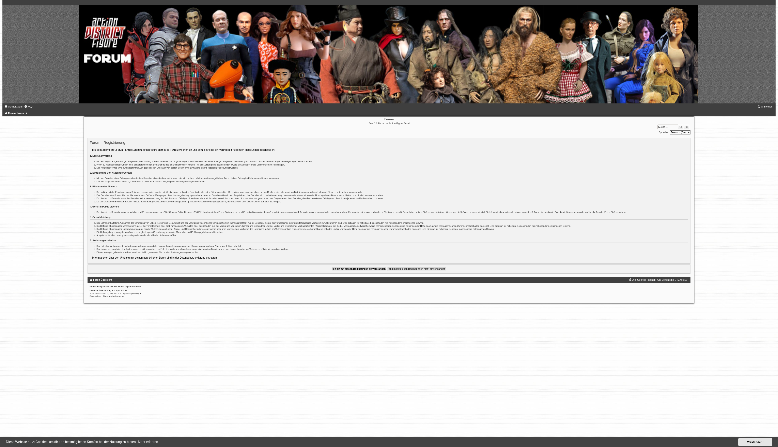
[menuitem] (28, 106)
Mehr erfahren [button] (148, 442)
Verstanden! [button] (755, 442)
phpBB (104, 287)
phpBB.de (122, 290)
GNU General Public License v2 (179, 212)
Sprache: (664, 132)
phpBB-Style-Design (131, 293)
